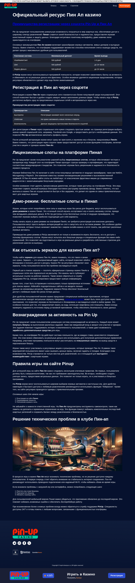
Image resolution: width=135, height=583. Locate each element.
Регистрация (125, 6)
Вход (115, 6)
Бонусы (53, 6)
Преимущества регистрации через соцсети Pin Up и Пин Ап (62, 24)
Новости (63, 6)
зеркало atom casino (74, 299)
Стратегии (74, 6)
